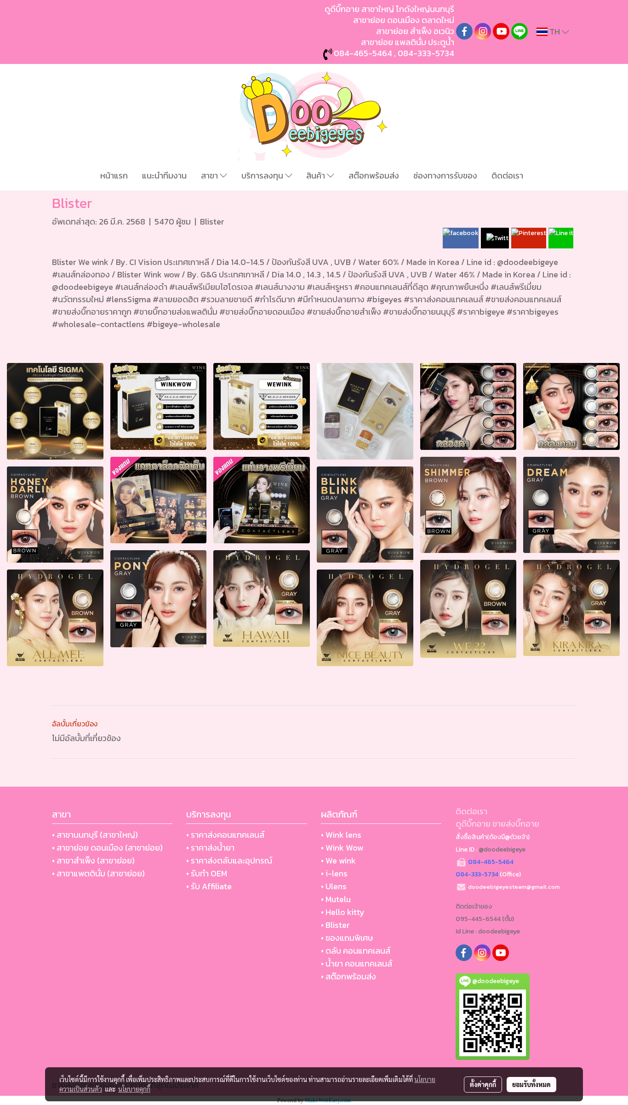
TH (555, 31)
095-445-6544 (478, 919)
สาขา (210, 175)
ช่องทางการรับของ (445, 175)
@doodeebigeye (502, 849)
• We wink (338, 860)
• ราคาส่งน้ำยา (210, 847)
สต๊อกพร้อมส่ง (373, 175)
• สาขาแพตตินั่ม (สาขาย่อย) (98, 873)
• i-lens (334, 873)
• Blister (335, 925)
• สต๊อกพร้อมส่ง (348, 976)
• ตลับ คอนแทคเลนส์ (355, 950)
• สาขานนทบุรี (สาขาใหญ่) (95, 835)
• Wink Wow (342, 847)
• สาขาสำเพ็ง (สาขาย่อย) (93, 860)
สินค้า (316, 175)
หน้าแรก (114, 175)
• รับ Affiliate (209, 886)
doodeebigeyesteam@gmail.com (514, 886)
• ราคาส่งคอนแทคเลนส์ (225, 835)
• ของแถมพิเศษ (347, 938)
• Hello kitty (343, 912)
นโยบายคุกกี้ (134, 1089)
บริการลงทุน (263, 175)
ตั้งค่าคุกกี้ (483, 1084)
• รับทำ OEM (206, 873)
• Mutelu (336, 899)
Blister (212, 221)
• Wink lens (341, 835)
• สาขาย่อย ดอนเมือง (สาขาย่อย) (107, 847)
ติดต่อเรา (507, 175)
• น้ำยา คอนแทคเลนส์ (356, 963)
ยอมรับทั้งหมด (531, 1084)
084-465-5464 (363, 53)
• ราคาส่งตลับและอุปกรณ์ (229, 860)
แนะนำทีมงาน (164, 175)
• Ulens (334, 886)
